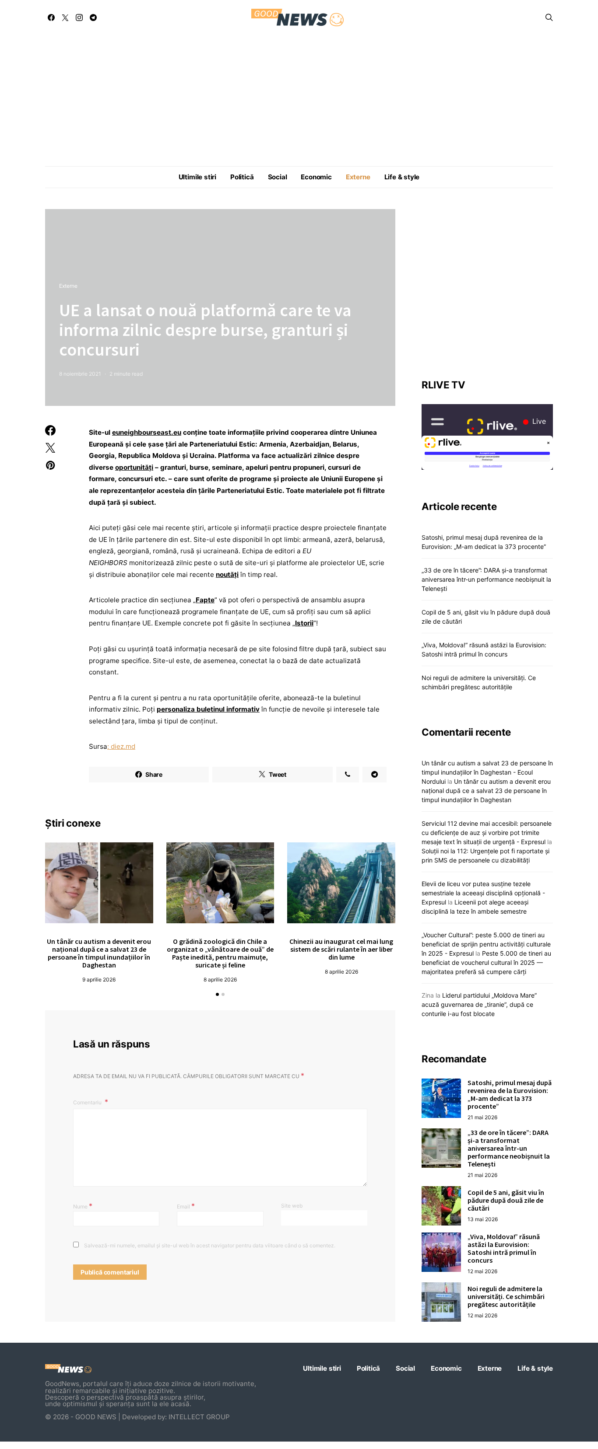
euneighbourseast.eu (146, 432)
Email (186, 1205)
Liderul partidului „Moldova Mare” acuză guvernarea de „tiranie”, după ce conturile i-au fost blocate (479, 1004)
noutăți (227, 574)
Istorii (304, 623)
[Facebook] (51, 17)
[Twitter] (65, 17)
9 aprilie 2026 (99, 979)
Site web (292, 1205)
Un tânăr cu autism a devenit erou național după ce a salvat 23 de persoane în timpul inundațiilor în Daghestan (99, 953)
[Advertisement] (299, 100)
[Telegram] (93, 17)
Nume (82, 1205)
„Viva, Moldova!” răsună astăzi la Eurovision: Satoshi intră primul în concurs (504, 1248)
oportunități (134, 467)
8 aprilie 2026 (220, 979)
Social (277, 177)
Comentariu (88, 1102)
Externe (358, 177)
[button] (217, 994)
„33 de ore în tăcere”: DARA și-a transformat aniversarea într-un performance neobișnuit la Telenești (486, 579)
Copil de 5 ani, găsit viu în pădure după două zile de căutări (506, 1200)
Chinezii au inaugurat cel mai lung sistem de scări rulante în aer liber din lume (341, 949)
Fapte (205, 600)
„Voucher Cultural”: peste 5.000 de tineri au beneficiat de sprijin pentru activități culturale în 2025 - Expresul (486, 944)
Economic (316, 177)
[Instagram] (79, 17)
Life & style (402, 177)
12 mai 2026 (482, 1271)
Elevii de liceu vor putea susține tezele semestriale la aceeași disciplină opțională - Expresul (483, 893)
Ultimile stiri (197, 177)
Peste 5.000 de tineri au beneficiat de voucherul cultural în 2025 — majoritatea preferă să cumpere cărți (486, 962)
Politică (241, 177)
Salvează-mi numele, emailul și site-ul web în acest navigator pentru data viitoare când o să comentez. (209, 1245)
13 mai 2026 (483, 1219)
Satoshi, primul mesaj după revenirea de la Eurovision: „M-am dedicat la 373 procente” (510, 1094)
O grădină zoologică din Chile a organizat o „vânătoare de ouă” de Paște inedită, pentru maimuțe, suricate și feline (220, 953)
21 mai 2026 (482, 1117)
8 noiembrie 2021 (80, 373)
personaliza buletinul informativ (208, 709)
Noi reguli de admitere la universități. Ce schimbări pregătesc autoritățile (506, 1296)
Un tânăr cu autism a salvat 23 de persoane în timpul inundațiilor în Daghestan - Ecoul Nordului (487, 772)
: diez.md (121, 746)
